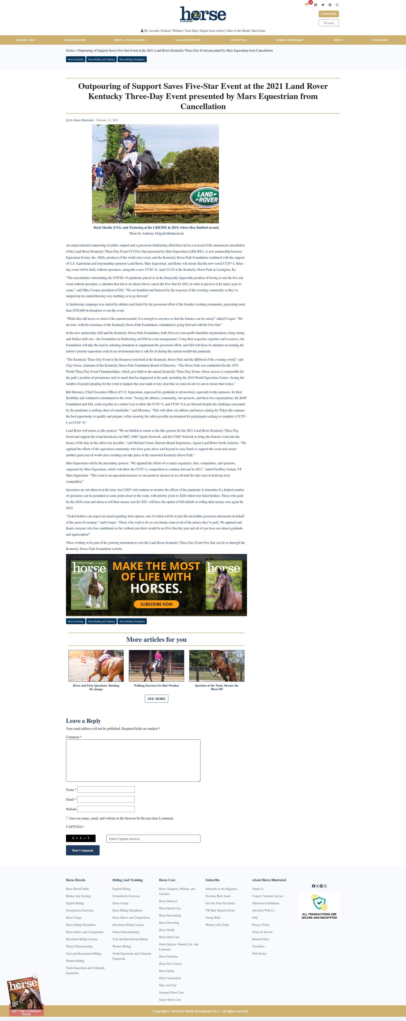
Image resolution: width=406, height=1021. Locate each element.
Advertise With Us (263, 910)
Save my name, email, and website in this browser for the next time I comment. (122, 818)
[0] (306, 4)
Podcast (165, 31)
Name (71, 789)
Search (330, 23)
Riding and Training (129, 40)
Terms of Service (262, 932)
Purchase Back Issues (218, 896)
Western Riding (75, 961)
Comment (74, 737)
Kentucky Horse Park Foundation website (94, 548)
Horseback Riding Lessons (81, 939)
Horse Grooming (169, 923)
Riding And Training (78, 896)
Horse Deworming (170, 915)
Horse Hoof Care (169, 937)
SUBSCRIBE (379, 40)
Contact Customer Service (267, 896)
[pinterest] (330, 5)
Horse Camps (74, 917)
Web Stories (259, 953)
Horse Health (167, 930)
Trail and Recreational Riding (83, 953)
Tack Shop (191, 31)
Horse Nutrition (168, 956)
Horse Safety (166, 971)
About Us (257, 889)
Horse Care (25, 40)
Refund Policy (260, 939)
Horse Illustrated (83, 120)
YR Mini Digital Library (220, 910)
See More (157, 698)
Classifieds (258, 946)
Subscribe (328, 14)
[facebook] (315, 5)
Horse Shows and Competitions (84, 932)
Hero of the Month (238, 31)
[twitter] (322, 5)
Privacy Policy (261, 925)
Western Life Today (217, 925)
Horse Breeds (75, 40)
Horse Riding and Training (101, 59)
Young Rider (213, 917)
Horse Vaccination (170, 978)
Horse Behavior (168, 901)
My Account (151, 31)
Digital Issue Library (212, 31)
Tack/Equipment (187, 40)
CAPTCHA (75, 826)
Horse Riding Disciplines (132, 59)
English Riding (75, 903)
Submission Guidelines (265, 903)
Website (71, 809)
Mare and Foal (167, 985)
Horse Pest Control (170, 964)
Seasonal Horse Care (171, 992)
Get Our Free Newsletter (220, 903)
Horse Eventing (76, 59)
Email (71, 799)
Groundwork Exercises (79, 910)
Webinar (178, 31)
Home (70, 50)
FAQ (255, 917)
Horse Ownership (289, 40)
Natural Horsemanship (79, 946)
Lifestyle (238, 40)
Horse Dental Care (170, 908)
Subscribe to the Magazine (221, 889)
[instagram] (337, 5)
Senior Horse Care (170, 1000)
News (338, 40)
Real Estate (258, 31)
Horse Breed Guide (77, 889)
